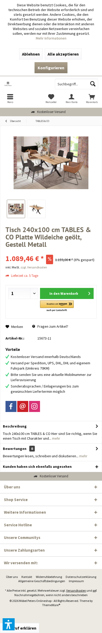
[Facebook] (10, 406)
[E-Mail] (22, 406)
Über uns (12, 577)
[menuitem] (10, 98)
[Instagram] (34, 406)
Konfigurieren (51, 67)
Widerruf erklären (19, 628)
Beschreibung (15, 426)
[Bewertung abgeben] (51, 251)
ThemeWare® (51, 605)
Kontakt (26, 577)
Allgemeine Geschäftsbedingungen (41, 581)
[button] (57, 306)
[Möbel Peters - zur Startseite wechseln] (25, 84)
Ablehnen (31, 54)
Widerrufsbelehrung (49, 577)
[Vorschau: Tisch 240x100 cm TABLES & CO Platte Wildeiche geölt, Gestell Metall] (16, 209)
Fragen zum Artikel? (52, 326)
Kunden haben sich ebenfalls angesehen (37, 466)
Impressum (76, 581)
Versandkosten (76, 590)
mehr (55, 438)
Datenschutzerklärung (81, 577)
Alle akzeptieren (63, 54)
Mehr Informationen (51, 38)
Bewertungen (14, 448)
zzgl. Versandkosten (33, 267)
